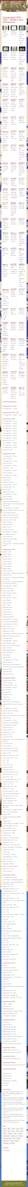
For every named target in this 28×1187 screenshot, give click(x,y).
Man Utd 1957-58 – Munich (9, 830)
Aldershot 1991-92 (7, 1024)
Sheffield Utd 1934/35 (8, 482)
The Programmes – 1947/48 (10, 619)
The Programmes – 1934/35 (10, 475)
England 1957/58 (7, 821)
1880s (4, 1128)
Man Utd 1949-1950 (8, 662)
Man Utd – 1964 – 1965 (8, 921)
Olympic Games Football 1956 (10, 812)
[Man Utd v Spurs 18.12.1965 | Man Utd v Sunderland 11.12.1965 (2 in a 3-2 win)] (22, 145)
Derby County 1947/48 (8, 628)
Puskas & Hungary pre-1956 (10, 800)
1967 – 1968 (6, 942)
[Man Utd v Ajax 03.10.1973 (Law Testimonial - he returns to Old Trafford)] (22, 354)
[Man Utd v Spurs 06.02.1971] (14, 308)
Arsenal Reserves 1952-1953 (10, 725)
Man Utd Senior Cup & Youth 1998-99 (12, 1043)
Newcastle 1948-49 (7, 652)
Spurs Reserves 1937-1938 (9, 520)
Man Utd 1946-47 (7, 600)
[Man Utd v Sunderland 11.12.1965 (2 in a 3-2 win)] (6, 162)
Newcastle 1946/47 (7, 607)
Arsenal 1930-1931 (7, 458)
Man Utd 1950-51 (7, 690)
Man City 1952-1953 (8, 730)
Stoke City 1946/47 (7, 602)
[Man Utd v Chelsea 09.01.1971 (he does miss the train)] (6, 308)
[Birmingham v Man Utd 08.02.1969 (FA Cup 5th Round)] (14, 232)
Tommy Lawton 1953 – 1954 (10, 758)
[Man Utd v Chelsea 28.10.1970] (22, 289)
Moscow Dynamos (7, 1138)
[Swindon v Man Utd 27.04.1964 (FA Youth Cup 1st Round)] (14, 99)
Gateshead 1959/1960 (8, 864)
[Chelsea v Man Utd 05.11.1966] (22, 178)
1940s (8, 1131)
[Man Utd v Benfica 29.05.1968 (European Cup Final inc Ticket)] (6, 218)
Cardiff (21, 1131)
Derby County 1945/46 (8, 590)
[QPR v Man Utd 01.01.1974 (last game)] (22, 387)
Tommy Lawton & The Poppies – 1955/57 (13, 823)
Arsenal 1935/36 (7, 489)
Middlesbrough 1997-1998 (9, 1034)
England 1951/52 (7, 718)
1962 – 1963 (6, 909)
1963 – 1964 (6, 912)
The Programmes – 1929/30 (10, 447)
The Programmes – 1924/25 (10, 433)
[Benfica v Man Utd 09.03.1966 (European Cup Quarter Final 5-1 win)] (22, 162)
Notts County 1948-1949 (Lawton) (11, 645)
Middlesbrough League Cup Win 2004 (12, 1052)
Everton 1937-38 (7, 527)
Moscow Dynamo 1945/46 (9, 593)
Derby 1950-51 (6, 697)
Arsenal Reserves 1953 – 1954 (10, 748)
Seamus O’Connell (7, 682)
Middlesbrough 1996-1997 (9, 1031)
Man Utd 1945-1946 (8, 588)
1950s (13, 1131)
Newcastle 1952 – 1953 (8, 732)
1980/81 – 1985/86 (7, 1004)
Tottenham (12, 1143)
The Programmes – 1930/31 (10, 456)
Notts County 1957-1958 (9, 828)
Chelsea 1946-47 (7, 609)
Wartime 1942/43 (7, 559)
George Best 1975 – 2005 (9, 993)
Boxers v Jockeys (7, 1078)
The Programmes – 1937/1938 (10, 508)
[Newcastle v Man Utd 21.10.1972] (14, 354)
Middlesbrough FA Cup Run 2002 (11, 1050)
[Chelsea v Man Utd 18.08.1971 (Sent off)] (14, 322)
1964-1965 (5, 919)
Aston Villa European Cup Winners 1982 (12, 1011)
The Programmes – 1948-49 (10, 640)
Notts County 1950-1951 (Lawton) (11, 701)
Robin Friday (6, 1141)
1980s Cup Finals (7, 1006)
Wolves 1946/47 (7, 605)
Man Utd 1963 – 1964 (8, 916)
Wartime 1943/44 (7, 561)
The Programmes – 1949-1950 (10, 659)
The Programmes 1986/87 (9, 1016)
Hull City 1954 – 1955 (8, 784)
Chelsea (5, 1133)
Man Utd (20, 1136)
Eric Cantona (6, 1022)
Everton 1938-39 (7, 541)
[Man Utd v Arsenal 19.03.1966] (6, 178)
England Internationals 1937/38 (10, 515)
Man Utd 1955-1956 (8, 803)
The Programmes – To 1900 (10, 408)
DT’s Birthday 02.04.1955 (9, 798)
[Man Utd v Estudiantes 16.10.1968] (22, 218)
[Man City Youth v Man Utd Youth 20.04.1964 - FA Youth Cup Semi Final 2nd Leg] (6, 99)
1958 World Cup (7, 835)
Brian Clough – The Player (9, 854)
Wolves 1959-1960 (7, 859)
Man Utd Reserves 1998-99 (9, 1041)
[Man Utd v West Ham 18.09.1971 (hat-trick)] (22, 322)
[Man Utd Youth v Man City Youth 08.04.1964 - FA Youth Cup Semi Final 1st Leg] (14, 83)
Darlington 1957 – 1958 (8, 833)
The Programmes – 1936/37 (10, 494)
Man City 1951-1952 (8, 713)
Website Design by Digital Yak (13, 1183)
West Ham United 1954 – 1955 (10, 791)
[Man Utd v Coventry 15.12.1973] (6, 387)
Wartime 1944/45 (7, 563)
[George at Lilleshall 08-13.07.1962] (14, 28)
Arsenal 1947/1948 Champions (10, 621)
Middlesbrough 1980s (8, 1008)
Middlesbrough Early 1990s (9, 1027)
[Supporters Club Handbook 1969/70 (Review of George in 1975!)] (22, 248)
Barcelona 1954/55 (7, 767)
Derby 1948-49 (6, 655)
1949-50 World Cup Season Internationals (13, 667)
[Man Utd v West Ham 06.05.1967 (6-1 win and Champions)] (14, 189)
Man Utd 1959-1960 (8, 861)
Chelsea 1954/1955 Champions (10, 750)
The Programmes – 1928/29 (10, 445)
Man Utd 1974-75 (7, 984)
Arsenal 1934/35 (7, 480)
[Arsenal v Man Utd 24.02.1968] (6, 203)
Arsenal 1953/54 (7, 746)
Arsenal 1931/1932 (7, 463)
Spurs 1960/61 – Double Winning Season (13, 879)
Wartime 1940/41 (7, 554)
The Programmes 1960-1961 (10, 877)
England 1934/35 (7, 477)
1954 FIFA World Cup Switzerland (11, 793)
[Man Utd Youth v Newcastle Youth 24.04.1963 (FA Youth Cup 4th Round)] (22, 28)
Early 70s (5, 965)
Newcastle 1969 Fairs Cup (9, 959)
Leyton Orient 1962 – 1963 (9, 905)
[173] (22, 49)
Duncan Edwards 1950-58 (9, 680)
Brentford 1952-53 (7, 734)
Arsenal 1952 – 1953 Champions (11, 722)
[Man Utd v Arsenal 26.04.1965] (6, 145)
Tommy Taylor (6, 852)
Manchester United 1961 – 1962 (11, 898)
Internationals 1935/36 (8, 492)
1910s (17, 1128)
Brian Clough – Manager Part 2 (10, 995)
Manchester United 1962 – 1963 (11, 907)
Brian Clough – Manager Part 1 (10, 954)
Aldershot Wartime (7, 566)
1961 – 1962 (6, 896)
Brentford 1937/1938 (8, 529)
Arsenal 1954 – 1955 (8, 777)
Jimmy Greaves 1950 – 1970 (10, 685)
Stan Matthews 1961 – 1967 (10, 891)
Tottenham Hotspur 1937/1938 (10, 517)
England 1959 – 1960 (8, 868)
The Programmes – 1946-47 (10, 598)
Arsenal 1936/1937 (7, 496)
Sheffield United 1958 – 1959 (10, 840)
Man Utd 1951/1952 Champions (11, 711)
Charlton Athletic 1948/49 (9, 643)
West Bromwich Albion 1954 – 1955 (12, 779)
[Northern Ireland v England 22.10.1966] (14, 178)
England (10, 1133)
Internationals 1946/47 (8, 617)
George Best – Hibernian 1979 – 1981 (12, 997)
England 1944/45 (7, 568)
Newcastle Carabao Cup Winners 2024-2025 (14, 1065)
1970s (17, 1131)
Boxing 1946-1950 (7, 1076)
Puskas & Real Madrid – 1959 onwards (12, 847)
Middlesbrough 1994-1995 (9, 1029)
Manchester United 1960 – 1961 (11, 888)
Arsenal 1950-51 (7, 692)
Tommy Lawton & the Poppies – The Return (14, 914)
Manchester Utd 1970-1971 (9, 967)
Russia (11, 1141)
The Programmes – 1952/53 (10, 720)
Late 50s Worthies (7, 871)
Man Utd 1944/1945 (8, 571)
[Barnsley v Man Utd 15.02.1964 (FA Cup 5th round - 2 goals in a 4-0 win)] (22, 68)
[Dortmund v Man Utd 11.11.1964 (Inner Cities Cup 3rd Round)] (6, 131)
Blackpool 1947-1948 (8, 631)
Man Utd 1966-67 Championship (11, 936)
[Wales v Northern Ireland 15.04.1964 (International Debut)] (22, 83)
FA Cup (14, 1133)
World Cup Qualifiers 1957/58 (10, 826)
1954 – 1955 (6, 762)
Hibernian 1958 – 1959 (8, 849)
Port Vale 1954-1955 (8, 765)
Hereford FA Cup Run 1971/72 (10, 970)
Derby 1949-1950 (7, 671)
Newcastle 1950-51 (7, 694)
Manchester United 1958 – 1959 (11, 837)
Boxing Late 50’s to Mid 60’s (10, 1080)
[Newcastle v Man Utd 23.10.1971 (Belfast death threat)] (14, 338)
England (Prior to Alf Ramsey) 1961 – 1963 (13, 893)
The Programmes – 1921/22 (10, 426)
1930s (4, 1131)
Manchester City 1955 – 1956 (10, 796)
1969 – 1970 (6, 956)
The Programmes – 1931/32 (10, 461)
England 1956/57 (7, 814)
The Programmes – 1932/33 (10, 465)
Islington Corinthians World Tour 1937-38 (13, 510)
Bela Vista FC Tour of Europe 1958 (11, 845)
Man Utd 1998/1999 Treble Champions (12, 1036)
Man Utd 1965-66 (7, 928)
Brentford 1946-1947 (8, 614)
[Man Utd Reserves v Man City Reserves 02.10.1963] (6, 68)
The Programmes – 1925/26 (10, 435)
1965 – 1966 (6, 926)
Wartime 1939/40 (7, 552)
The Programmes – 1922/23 (10, 428)
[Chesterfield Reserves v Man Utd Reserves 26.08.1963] (6, 49)
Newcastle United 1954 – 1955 (10, 781)
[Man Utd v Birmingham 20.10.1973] (22, 372)
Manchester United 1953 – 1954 (11, 755)
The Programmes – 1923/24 (10, 431)
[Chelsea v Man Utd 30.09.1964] (22, 117)
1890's (8, 1128)
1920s (21, 1128)
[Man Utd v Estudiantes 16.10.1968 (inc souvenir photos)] (6, 232)
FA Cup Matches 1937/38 (9, 512)
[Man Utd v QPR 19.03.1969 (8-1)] (6, 248)
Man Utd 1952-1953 (8, 727)
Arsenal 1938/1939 (7, 536)
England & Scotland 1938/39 (10, 539)
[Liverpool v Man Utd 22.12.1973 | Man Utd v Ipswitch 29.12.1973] (14, 387)
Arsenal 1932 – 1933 (8, 468)
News (14, 1138)
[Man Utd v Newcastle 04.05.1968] (22, 203)
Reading (18, 1138)
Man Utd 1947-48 (7, 626)
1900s (13, 1128)
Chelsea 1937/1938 (7, 522)
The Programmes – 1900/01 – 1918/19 (12, 415)
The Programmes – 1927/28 (10, 442)
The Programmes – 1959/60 (10, 856)
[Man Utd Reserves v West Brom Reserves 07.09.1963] (14, 49)
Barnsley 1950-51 (7, 699)
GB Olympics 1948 (7, 638)
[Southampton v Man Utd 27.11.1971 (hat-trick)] (22, 338)
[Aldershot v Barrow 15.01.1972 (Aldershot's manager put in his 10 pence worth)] (6, 354)
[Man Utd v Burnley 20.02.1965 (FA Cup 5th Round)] (22, 131)
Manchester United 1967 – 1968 (11, 945)
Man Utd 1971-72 (7, 972)
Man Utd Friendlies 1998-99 (9, 1039)
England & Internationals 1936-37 (11, 501)
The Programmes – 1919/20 (10, 421)
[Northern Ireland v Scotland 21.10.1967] (22, 189)
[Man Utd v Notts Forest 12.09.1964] (14, 117)
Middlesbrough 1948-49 (9, 650)
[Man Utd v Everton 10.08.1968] (14, 218)
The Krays (5, 1085)
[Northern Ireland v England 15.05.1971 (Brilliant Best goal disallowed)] (6, 322)
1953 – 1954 (6, 760)
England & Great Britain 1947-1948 (11, 636)
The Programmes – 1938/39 (10, 531)
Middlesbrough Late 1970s (9, 990)
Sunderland (5, 1143)
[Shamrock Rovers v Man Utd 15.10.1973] (14, 372)
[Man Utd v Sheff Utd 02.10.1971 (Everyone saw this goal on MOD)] (6, 338)
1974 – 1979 (6, 981)
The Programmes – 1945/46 (10, 586)
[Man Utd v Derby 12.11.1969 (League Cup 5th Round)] (14, 264)
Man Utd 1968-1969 (8, 949)
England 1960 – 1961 (8, 886)
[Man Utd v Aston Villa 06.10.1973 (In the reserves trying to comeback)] (6, 372)
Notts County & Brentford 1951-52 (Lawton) (14, 715)
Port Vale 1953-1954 (8, 743)
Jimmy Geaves (14, 1136)
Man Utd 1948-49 (7, 648)
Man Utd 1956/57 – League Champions (12, 809)
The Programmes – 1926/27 (10, 438)
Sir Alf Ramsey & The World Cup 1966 (12, 931)
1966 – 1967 (6, 933)
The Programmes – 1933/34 (10, 470)
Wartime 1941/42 (7, 556)
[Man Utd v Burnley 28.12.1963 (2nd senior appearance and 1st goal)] (14, 68)
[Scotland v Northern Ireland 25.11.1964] (14, 131)
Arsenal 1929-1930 (7, 450)
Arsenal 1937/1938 (7, 524)
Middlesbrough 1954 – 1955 (10, 786)
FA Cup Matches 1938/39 (9, 534)
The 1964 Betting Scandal (9, 924)
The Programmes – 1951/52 (10, 708)
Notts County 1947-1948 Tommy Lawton (13, 633)
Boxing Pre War (6, 1073)
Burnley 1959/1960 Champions (10, 866)
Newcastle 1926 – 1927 (8, 440)
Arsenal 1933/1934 (7, 473)
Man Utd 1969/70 (7, 952)
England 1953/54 (7, 753)
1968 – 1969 (6, 947)
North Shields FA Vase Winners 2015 (12, 1058)
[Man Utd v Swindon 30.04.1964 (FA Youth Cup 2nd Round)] (6, 117)
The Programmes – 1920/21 (10, 423)
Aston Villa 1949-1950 (8, 674)
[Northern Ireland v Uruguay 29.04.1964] (22, 99)
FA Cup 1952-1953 (7, 737)
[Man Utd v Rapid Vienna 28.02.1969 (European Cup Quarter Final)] (22, 232)
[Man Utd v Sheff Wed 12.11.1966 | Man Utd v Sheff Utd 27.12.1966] (6, 189)
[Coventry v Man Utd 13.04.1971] (22, 308)
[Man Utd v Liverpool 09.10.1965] (14, 145)
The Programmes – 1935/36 (10, 484)
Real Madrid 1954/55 (8, 769)
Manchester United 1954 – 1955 (11, 772)
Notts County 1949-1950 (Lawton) (11, 664)
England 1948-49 (7, 657)
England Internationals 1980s (10, 1013)
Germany (20, 1133)
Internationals (6, 1136)
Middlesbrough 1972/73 (9, 975)
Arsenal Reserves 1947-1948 (10, 624)
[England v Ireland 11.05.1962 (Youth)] (6, 28)
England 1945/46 (7, 595)
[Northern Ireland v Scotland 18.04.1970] (14, 289)
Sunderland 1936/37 (8, 499)
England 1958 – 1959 (8, 842)
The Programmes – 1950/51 (10, 687)
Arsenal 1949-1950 (7, 669)
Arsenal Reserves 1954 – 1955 (10, 774)
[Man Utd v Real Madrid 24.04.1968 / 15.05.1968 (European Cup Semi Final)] (14, 203)
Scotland (17, 1141)
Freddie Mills (6, 1083)
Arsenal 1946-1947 (7, 612)
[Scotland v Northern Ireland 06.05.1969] (14, 248)
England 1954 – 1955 (8, 789)
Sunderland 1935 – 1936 (9, 487)
